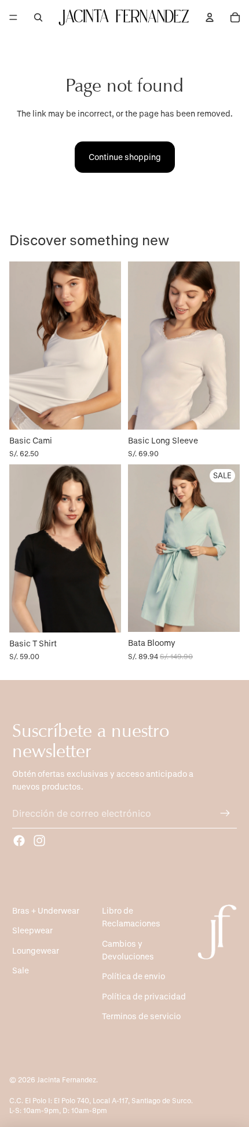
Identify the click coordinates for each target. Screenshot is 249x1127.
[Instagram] (39, 841)
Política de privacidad (144, 996)
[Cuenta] (209, 17)
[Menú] (13, 17)
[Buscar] (38, 17)
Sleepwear (32, 930)
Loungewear (35, 950)
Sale (20, 970)
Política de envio (133, 976)
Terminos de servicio (141, 1016)
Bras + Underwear (45, 910)
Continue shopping (125, 157)
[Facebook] (19, 841)
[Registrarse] (225, 813)
